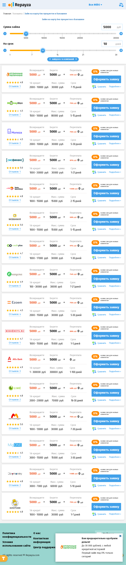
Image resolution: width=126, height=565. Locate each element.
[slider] (26, 34)
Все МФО (95, 4)
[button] (4, 5)
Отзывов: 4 (15, 314)
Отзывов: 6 (15, 285)
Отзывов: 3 (15, 143)
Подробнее (114, 86)
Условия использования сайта (16, 543)
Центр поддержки (45, 547)
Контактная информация (41, 540)
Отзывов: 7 (15, 114)
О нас (37, 533)
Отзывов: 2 (15, 399)
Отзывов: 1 (15, 86)
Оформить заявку (106, 79)
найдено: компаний (63, 59)
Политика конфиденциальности (16, 535)
